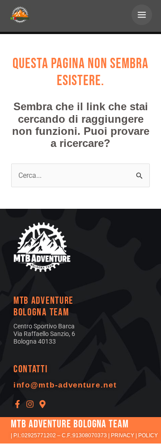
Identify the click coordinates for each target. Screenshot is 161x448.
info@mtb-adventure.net (65, 385)
